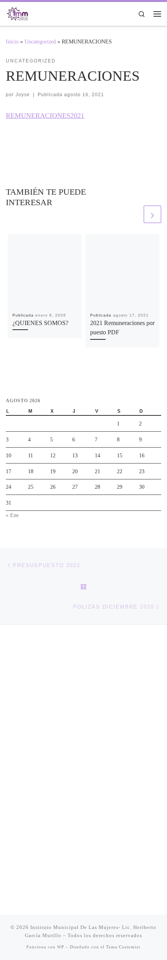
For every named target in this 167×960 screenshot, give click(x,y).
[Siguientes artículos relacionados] (152, 214)
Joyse (23, 94)
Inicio (12, 41)
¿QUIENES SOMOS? (40, 323)
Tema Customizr (123, 946)
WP (60, 946)
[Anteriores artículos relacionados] (133, 214)
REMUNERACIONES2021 (45, 115)
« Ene (12, 515)
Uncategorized (40, 41)
